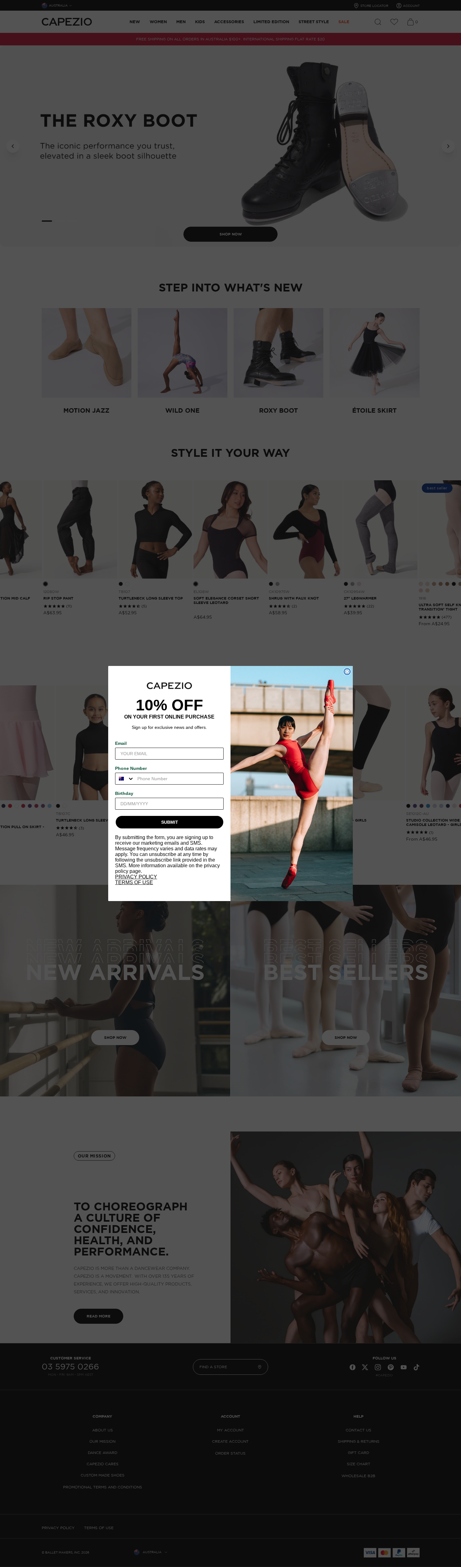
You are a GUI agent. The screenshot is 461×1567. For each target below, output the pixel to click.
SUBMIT (169, 822)
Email (121, 743)
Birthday (124, 793)
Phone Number (131, 768)
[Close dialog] (347, 671)
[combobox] (124, 778)
